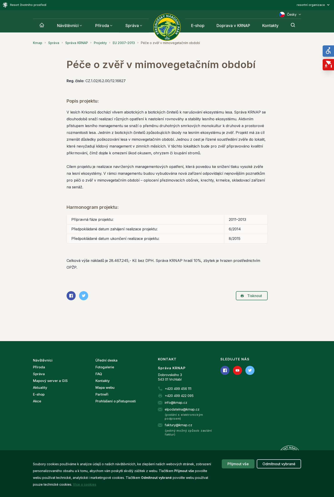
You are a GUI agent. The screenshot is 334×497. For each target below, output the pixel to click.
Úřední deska (106, 360)
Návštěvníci (68, 25)
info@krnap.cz (176, 402)
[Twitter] (249, 370)
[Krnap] (42, 25)
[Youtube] (237, 370)
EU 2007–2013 (124, 43)
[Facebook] (224, 370)
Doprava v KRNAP (233, 25)
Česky (292, 14)
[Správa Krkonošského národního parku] (167, 27)
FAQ (98, 374)
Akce (37, 401)
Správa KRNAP (76, 43)
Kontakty (270, 25)
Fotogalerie (104, 367)
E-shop (197, 25)
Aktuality (40, 387)
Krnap (37, 43)
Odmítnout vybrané (278, 464)
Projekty (100, 43)
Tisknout (254, 295)
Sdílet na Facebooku (71, 295)
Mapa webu (105, 387)
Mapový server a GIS (50, 381)
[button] (250, 5)
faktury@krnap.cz (178, 425)
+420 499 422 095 (179, 396)
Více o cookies (84, 484)
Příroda (102, 25)
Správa (132, 25)
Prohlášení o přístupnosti (115, 401)
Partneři (101, 394)
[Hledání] (293, 25)
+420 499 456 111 (178, 388)
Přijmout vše (238, 464)
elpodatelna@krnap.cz (182, 409)
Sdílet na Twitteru (83, 295)
